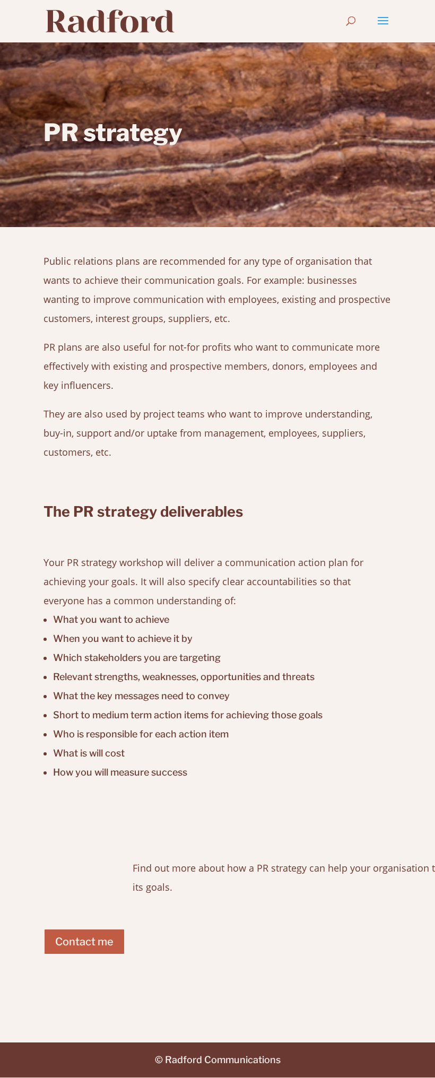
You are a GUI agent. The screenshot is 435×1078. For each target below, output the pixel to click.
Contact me (84, 941)
